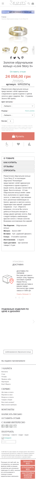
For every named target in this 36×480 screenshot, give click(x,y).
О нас (3, 374)
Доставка (18, 264)
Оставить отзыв (18, 71)
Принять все (27, 462)
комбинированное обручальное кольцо (18, 352)
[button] (15, 50)
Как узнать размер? (8, 402)
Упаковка (18, 261)
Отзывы (4, 376)
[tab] (18, 158)
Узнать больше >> (24, 294)
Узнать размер (29, 111)
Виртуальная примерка (9, 404)
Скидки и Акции (7, 399)
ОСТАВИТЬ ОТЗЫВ (11, 418)
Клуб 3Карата (6, 384)
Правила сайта (6, 379)
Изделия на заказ (7, 394)
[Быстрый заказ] (7, 144)
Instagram (7, 438)
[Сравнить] (29, 144)
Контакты (5, 371)
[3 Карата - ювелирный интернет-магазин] (18, 3)
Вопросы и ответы (8, 397)
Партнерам (5, 381)
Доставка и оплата (8, 392)
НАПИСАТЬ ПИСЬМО (12, 414)
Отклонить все (28, 468)
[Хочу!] (18, 144)
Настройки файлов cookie (28, 475)
